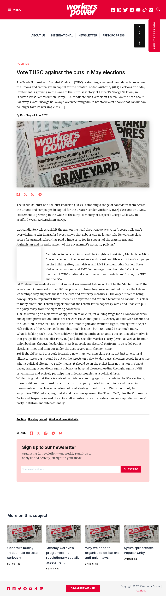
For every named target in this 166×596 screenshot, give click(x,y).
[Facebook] (113, 10)
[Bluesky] (60, 433)
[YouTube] (138, 10)
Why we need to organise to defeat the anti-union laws (102, 553)
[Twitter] (125, 10)
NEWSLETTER (88, 35)
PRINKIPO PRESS (114, 35)
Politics (23, 63)
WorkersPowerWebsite (63, 419)
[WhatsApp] (32, 194)
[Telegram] (132, 10)
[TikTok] (144, 10)
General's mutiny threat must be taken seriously (23, 553)
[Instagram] (119, 10)
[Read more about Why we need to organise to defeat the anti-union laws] (102, 533)
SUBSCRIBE (131, 469)
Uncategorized (37, 419)
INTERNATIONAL (62, 35)
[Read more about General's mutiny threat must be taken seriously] (24, 533)
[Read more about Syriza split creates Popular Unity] (141, 533)
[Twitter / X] (25, 194)
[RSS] (150, 10)
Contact (141, 590)
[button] (158, 9)
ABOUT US (38, 35)
